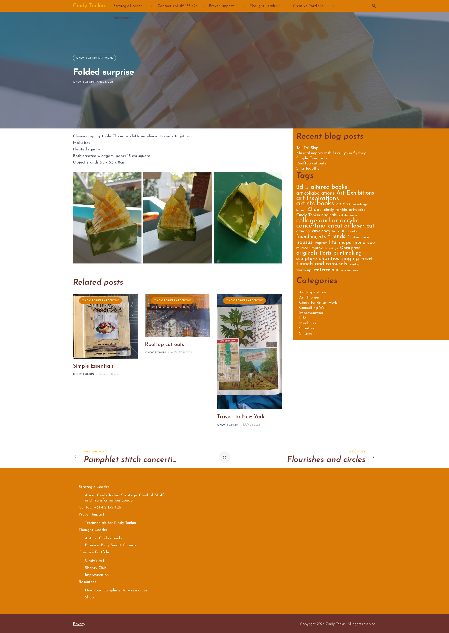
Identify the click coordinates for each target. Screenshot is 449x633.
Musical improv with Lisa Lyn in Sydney (331, 153)
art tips (343, 204)
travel (366, 259)
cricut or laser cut (351, 226)
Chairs (315, 210)
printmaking (347, 254)
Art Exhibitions (355, 194)
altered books (329, 188)
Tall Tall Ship (307, 148)
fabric (336, 231)
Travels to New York (240, 417)
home (365, 237)
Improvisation (311, 313)
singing (350, 259)
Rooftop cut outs (164, 344)
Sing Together (308, 168)
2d (299, 188)
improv (321, 243)
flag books (349, 231)
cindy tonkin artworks (344, 210)
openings (331, 248)
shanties (329, 259)
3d (306, 188)
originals (306, 254)
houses (304, 243)
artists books (315, 204)
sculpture (306, 259)
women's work (349, 270)
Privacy (79, 624)
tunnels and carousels (321, 265)
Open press (350, 248)
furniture (354, 237)
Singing (305, 333)
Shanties (306, 328)
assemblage (360, 204)
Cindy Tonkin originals (316, 215)
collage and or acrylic (327, 221)
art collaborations (315, 194)
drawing (303, 231)
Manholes (307, 323)
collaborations (348, 215)
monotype (364, 243)
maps (345, 243)
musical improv (309, 248)
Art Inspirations (312, 292)
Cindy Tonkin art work (94, 58)
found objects (311, 237)
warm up (303, 270)
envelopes (321, 231)
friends (336, 237)
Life (302, 318)
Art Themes (309, 297)
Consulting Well (312, 308)
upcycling (354, 264)
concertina (311, 226)
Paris (325, 254)
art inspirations (317, 199)
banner (300, 210)
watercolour (326, 270)
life (333, 243)
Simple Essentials (93, 366)
